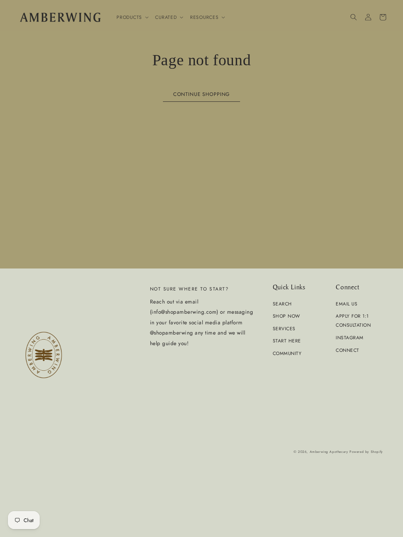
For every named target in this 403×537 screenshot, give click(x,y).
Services (284, 328)
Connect (347, 350)
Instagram (350, 337)
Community (287, 353)
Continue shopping (201, 94)
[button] (132, 17)
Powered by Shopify (366, 451)
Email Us (346, 303)
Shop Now (286, 316)
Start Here (287, 340)
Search (282, 303)
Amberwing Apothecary (329, 451)
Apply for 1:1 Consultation (353, 320)
